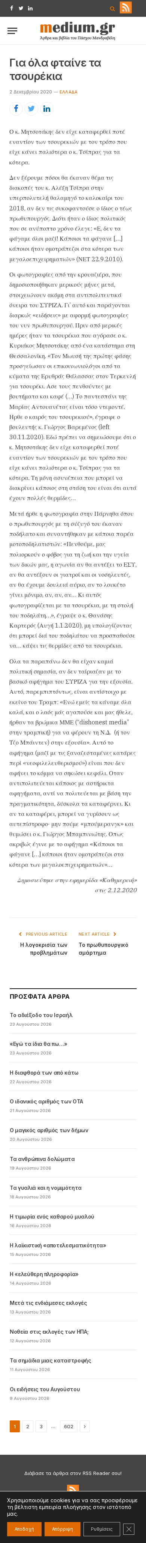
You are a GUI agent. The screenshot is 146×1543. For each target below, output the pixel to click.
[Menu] (12, 30)
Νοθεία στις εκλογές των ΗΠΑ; (49, 1331)
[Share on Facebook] (16, 109)
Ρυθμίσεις (102, 1529)
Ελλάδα (68, 92)
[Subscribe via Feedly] (126, 12)
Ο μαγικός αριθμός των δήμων (49, 1130)
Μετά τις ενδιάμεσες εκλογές (48, 1303)
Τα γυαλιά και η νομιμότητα (46, 1188)
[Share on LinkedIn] (47, 109)
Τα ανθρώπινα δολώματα (42, 1159)
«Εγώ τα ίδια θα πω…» (38, 1044)
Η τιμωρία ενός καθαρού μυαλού (52, 1216)
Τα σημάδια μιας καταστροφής (50, 1360)
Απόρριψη (62, 1529)
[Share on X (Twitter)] (31, 109)
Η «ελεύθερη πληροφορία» (44, 1274)
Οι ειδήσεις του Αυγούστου (45, 1389)
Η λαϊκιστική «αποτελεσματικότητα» (58, 1245)
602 (68, 1426)
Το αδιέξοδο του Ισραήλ (41, 1015)
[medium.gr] (78, 31)
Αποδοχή (24, 1529)
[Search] (112, 8)
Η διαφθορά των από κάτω (44, 1072)
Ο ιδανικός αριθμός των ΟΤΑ (46, 1101)
